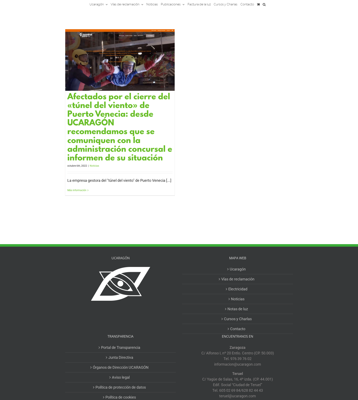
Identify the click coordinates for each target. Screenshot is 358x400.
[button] (264, 4)
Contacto (237, 329)
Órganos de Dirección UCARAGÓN (121, 367)
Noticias (94, 165)
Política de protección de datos (121, 387)
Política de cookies (120, 397)
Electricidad (237, 289)
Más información (76, 190)
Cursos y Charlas (238, 319)
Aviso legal (121, 377)
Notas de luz (237, 309)
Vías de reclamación (237, 279)
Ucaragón (238, 269)
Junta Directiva (120, 357)
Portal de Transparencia (120, 347)
